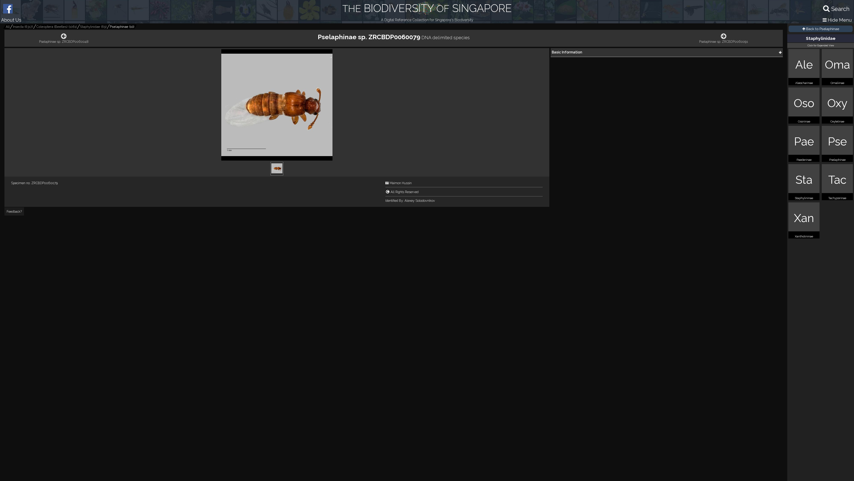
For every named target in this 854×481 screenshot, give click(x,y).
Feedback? (14, 211)
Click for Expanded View (821, 45)
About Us (11, 20)
